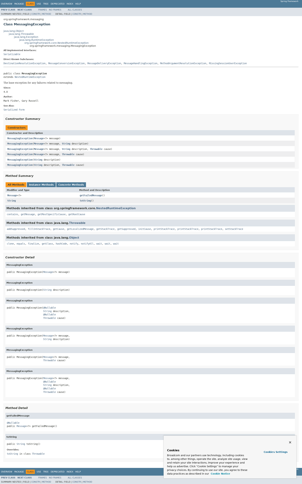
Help (78, 4)
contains (12, 214)
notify (74, 243)
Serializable (11, 54)
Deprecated (57, 4)
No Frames (55, 10)
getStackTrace (105, 229)
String (66, 143)
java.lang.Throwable (21, 34)
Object (74, 237)
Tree (46, 4)
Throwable (96, 149)
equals (21, 243)
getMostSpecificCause (52, 214)
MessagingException (20, 138)
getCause (58, 229)
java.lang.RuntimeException (36, 39)
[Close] (290, 442)
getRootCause (76, 214)
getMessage (28, 214)
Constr (35, 14)
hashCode (61, 243)
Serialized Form (13, 109)
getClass (47, 243)
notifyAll (87, 243)
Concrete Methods (71, 184)
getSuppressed (126, 229)
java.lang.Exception (26, 37)
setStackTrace (234, 229)
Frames (42, 10)
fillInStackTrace (39, 229)
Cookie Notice (220, 473)
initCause (144, 229)
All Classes (75, 10)
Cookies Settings (275, 452)
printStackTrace (164, 229)
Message (39, 138)
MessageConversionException (66, 63)
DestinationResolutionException (24, 63)
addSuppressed (16, 229)
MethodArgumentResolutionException (183, 63)
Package (19, 4)
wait (99, 243)
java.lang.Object (13, 31)
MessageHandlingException (140, 63)
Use (39, 4)
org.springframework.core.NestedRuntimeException (56, 42)
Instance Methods (41, 184)
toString (85, 200)
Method (46, 14)
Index (70, 4)
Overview (6, 4)
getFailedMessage (91, 195)
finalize (33, 243)
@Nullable (49, 307)
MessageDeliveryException (104, 63)
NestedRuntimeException (30, 77)
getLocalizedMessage (80, 229)
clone (10, 243)
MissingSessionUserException (228, 63)
